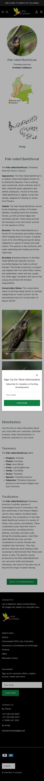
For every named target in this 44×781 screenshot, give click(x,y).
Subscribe (22, 403)
